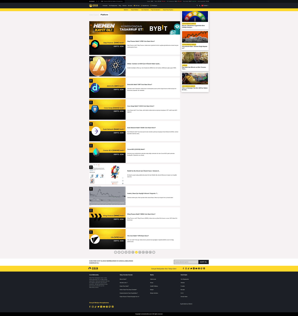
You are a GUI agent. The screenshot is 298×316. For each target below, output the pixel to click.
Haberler (126, 9)
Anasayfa (105, 5)
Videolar (124, 5)
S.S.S (182, 293)
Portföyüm (154, 5)
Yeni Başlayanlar (113, 5)
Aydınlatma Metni (186, 304)
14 (146, 252)
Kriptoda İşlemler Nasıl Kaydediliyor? (129, 293)
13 (143, 252)
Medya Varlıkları (154, 293)
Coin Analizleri (145, 9)
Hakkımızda (153, 279)
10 (132, 252)
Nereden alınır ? (124, 282)
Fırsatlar (183, 286)
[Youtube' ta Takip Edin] (196, 269)
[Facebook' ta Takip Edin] (183, 269)
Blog (120, 5)
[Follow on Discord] (204, 269)
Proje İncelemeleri (155, 9)
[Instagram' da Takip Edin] (186, 269)
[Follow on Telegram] (199, 269)
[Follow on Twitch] (201, 269)
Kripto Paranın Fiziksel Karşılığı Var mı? (129, 296)
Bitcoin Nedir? (123, 279)
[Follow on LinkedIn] (194, 269)
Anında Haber (184, 296)
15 (150, 252)
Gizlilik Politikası (154, 286)
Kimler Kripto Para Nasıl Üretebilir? (128, 289)
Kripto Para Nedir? (124, 286)
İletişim (152, 289)
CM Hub (137, 5)
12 (139, 252)
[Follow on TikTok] (188, 269)
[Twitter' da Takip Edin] (191, 269)
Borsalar (130, 5)
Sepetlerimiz (146, 5)
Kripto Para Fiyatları (168, 9)
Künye (151, 282)
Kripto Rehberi (134, 9)
